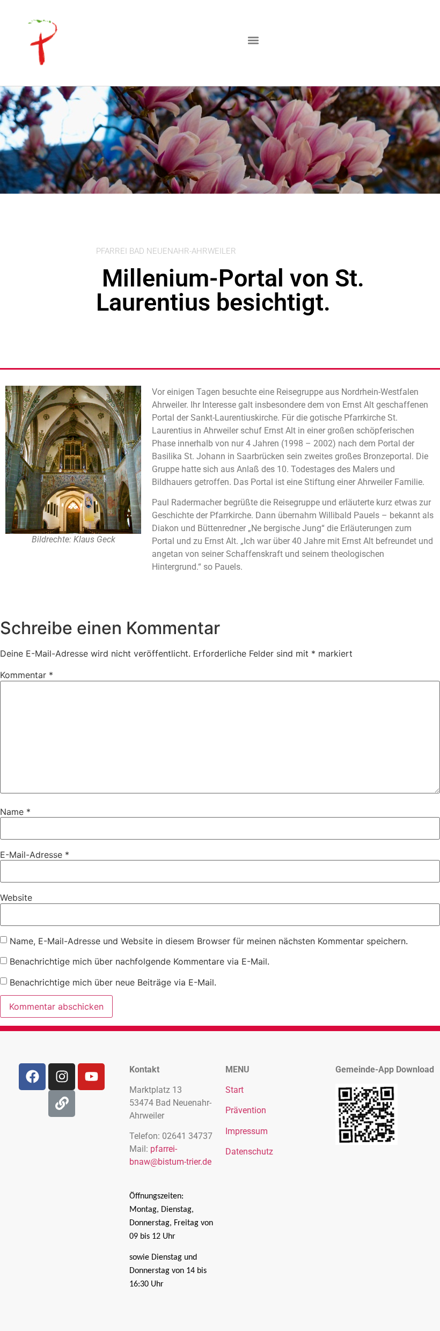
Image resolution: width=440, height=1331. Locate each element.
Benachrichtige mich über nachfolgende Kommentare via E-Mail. (139, 961)
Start (234, 1090)
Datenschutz (249, 1151)
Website (16, 897)
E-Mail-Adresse (34, 854)
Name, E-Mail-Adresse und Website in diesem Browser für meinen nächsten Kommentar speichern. (209, 941)
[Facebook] (32, 1076)
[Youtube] (91, 1076)
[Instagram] (61, 1076)
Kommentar (26, 675)
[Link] (61, 1103)
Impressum (246, 1131)
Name (15, 811)
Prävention (245, 1110)
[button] (253, 40)
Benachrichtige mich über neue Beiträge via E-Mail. (113, 982)
